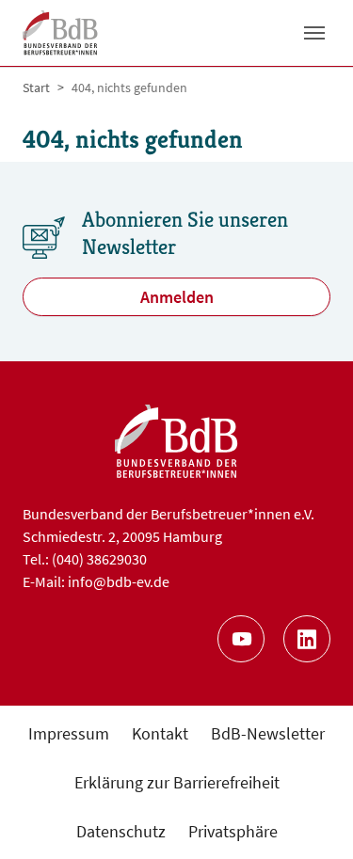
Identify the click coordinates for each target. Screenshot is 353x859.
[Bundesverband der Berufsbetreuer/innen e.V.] (60, 32)
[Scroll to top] (308, 814)
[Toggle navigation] (314, 33)
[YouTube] (241, 638)
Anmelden (177, 297)
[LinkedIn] (306, 638)
